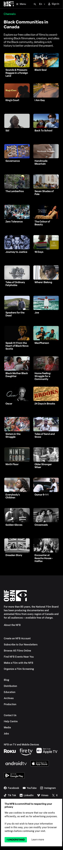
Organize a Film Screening (19, 668)
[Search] (35, 4)
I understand (16, 839)
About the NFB (12, 625)
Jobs (6, 733)
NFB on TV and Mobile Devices (21, 744)
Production (10, 704)
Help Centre (11, 721)
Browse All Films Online (17, 650)
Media (7, 727)
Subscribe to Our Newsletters (20, 644)
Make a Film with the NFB (18, 662)
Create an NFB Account (17, 638)
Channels (10, 14)
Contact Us (10, 715)
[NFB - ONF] (9, 4)
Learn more (37, 839)
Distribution (10, 686)
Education (9, 692)
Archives (9, 698)
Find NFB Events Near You (19, 656)
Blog (6, 679)
